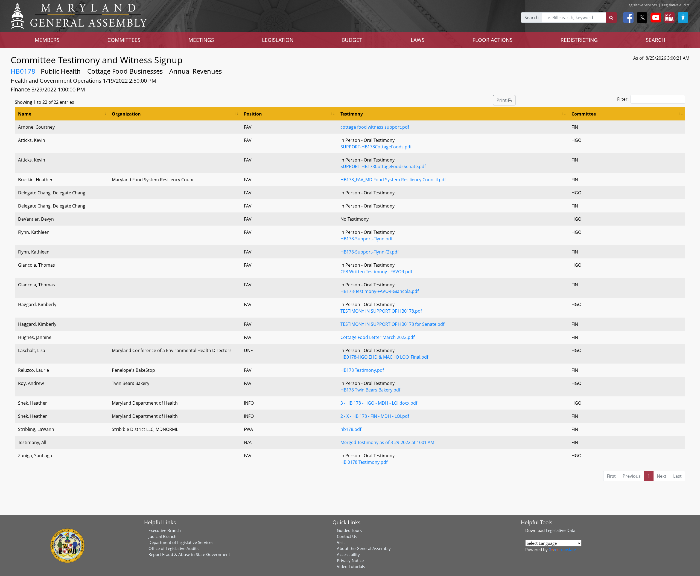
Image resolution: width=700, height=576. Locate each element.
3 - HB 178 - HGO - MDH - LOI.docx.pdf (378, 403)
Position (253, 114)
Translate (567, 549)
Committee (583, 114)
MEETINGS (201, 39)
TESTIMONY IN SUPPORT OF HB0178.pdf (381, 311)
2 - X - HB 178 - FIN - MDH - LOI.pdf (374, 416)
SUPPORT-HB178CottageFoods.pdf (376, 147)
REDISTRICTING (579, 39)
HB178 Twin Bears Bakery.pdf (370, 390)
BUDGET (352, 39)
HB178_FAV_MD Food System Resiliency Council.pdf (393, 180)
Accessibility (348, 554)
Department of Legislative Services (180, 542)
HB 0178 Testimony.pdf (363, 462)
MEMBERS (47, 39)
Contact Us (347, 536)
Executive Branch (164, 530)
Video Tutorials (351, 566)
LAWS (417, 39)
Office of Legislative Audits (173, 548)
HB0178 (23, 71)
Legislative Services (642, 4)
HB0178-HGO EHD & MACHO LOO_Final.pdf (384, 357)
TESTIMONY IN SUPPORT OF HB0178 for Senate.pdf (392, 324)
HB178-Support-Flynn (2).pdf (369, 252)
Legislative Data (560, 530)
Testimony (351, 114)
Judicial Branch (162, 536)
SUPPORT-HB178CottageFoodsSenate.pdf (383, 166)
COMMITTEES (123, 39)
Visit (341, 542)
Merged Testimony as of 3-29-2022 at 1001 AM (387, 442)
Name (24, 114)
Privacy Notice (350, 560)
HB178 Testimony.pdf (362, 370)
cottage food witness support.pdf (374, 127)
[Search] (611, 17)
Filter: (623, 99)
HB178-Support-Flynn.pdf (366, 239)
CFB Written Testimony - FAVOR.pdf (376, 272)
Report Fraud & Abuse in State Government (189, 554)
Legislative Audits (675, 4)
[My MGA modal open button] (668, 17)
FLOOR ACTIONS (492, 39)
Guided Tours (349, 530)
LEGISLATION (277, 39)
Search (531, 18)
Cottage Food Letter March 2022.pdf (377, 337)
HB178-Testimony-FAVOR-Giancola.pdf (379, 291)
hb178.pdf (350, 429)
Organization (126, 114)
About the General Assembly (364, 548)
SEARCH (655, 39)
